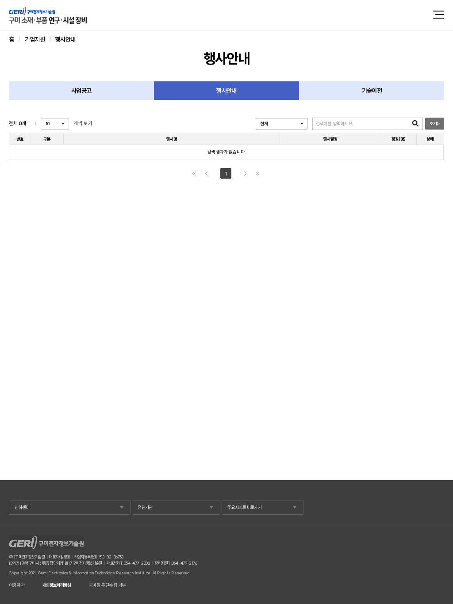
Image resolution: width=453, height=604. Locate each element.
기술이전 (372, 91)
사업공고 (81, 91)
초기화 (434, 123)
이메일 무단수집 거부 (107, 585)
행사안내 (226, 91)
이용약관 (17, 585)
